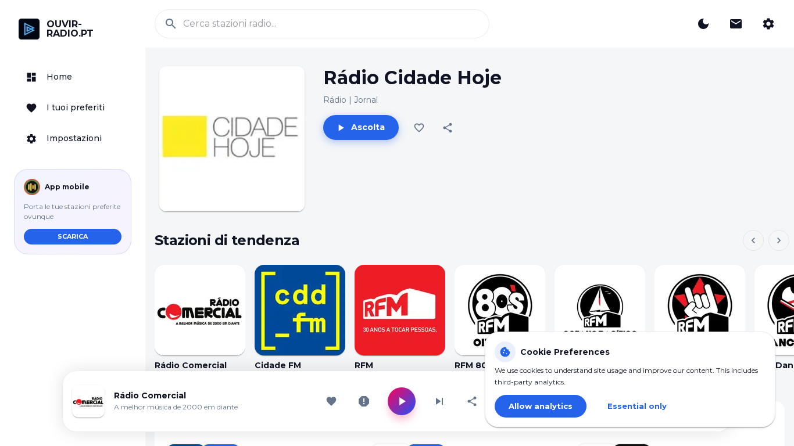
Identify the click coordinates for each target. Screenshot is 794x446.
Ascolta (368, 127)
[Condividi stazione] (472, 401)
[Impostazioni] (768, 23)
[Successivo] (778, 240)
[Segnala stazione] (364, 401)
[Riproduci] (199, 310)
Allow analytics (541, 406)
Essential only (637, 406)
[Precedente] (753, 240)
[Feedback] (735, 23)
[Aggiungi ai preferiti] (419, 127)
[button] (72, 77)
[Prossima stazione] (439, 401)
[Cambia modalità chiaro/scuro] (703, 23)
